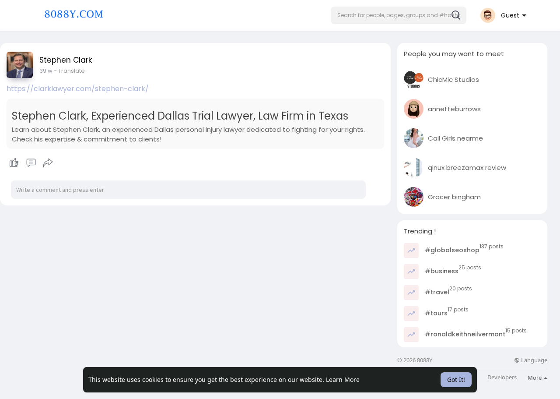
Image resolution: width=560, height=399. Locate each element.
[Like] (30, 162)
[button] (398, 15)
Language (533, 360)
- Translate (69, 71)
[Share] (48, 162)
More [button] (535, 377)
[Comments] (31, 162)
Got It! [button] (456, 379)
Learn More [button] (343, 379)
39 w (45, 71)
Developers (502, 377)
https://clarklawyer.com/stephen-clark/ (78, 89)
